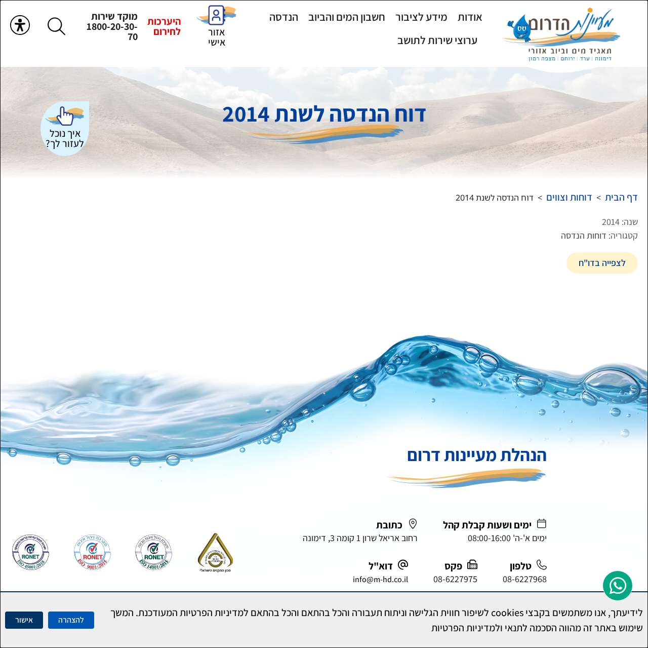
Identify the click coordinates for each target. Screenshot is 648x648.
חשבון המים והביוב (346, 17)
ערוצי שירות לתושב (437, 40)
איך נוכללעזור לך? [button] (65, 138)
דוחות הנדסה (583, 235)
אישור (24, 620)
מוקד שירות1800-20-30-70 (112, 26)
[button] (56, 26)
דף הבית (621, 197)
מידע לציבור (421, 17)
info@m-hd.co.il (380, 579)
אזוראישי (216, 37)
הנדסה (283, 17)
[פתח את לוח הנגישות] (20, 25)
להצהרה (71, 620)
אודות (470, 17)
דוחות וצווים (569, 197)
